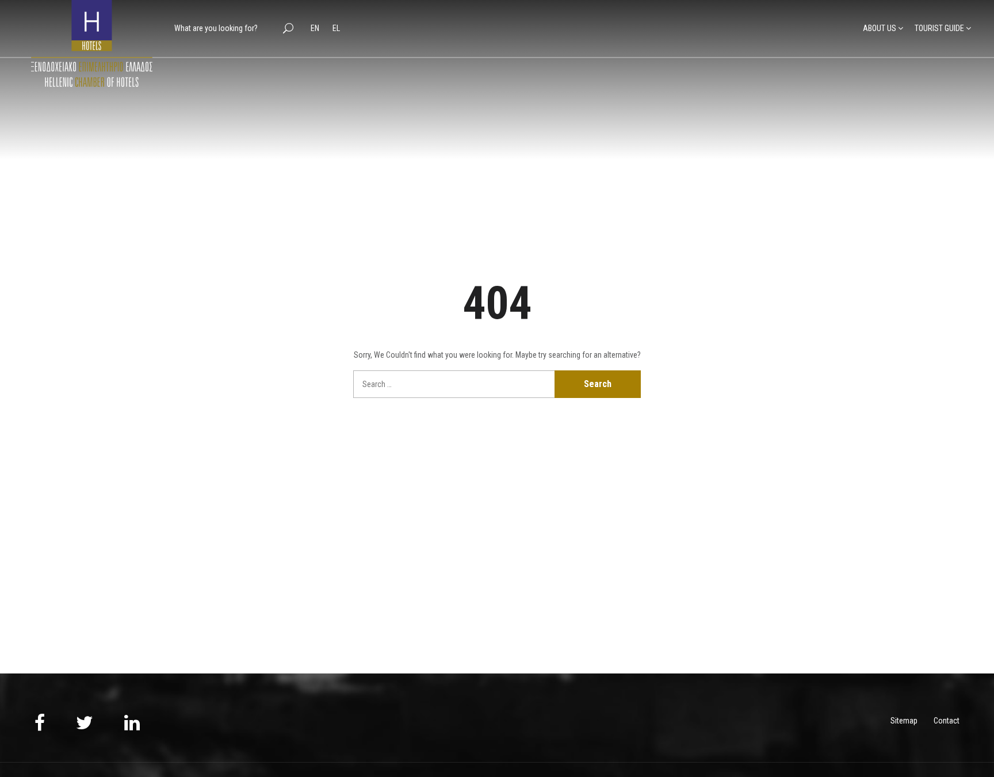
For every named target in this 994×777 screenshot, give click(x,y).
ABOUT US (879, 28)
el (336, 28)
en (316, 28)
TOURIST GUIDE (939, 28)
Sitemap (903, 720)
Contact (946, 720)
